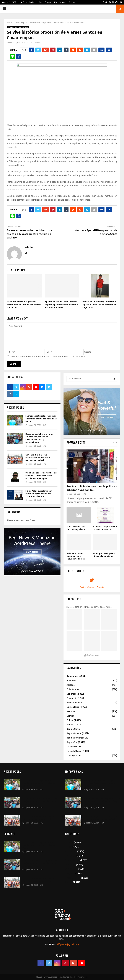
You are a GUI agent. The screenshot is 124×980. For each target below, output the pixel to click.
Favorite (100, 587)
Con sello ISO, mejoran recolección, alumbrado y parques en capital (37, 457)
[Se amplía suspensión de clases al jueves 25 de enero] (105, 515)
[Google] (73, 963)
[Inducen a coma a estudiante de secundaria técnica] (79, 542)
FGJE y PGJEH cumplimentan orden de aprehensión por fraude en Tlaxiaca (38, 493)
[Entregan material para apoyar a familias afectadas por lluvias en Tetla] (15, 420)
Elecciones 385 (74, 702)
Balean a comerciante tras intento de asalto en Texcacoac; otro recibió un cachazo (29, 234)
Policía (70, 720)
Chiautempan (12, 27)
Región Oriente (74, 733)
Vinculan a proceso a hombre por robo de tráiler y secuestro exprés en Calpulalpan (41, 475)
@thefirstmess (92, 655)
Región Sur (72, 742)
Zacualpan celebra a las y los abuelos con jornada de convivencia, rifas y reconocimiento (39, 438)
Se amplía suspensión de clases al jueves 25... (105, 528)
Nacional (71, 711)
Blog (40, 2)
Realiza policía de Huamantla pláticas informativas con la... (92, 488)
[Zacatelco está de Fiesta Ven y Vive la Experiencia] (79, 515)
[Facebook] (41, 963)
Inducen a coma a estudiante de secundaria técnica (76, 556)
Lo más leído (23, 27)
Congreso (72, 694)
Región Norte (73, 729)
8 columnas (72, 676)
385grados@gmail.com (68, 944)
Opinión (70, 716)
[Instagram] (57, 963)
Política (70, 724)
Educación (72, 698)
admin (12, 43)
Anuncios (71, 680)
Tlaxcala (71, 746)
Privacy (48, 2)
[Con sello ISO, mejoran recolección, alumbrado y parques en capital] (15, 459)
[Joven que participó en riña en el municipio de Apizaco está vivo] (105, 542)
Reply (82, 587)
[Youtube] (81, 963)
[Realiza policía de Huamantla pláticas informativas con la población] (92, 466)
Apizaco (71, 685)
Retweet (90, 587)
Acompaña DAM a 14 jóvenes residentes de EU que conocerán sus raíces (24, 304)
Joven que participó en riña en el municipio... (104, 555)
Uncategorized (74, 755)
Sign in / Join (28, 2)
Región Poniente (75, 738)
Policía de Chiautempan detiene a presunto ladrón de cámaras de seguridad (99, 304)
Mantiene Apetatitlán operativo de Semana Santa (95, 232)
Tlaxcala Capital (74, 751)
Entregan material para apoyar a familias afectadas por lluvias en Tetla (41, 418)
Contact (72, 2)
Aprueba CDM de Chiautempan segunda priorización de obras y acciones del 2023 (61, 304)
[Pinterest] (65, 963)
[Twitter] (49, 963)
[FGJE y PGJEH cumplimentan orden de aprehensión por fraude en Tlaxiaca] (15, 495)
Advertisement (60, 2)
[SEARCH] (114, 379)
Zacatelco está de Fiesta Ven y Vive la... (77, 528)
